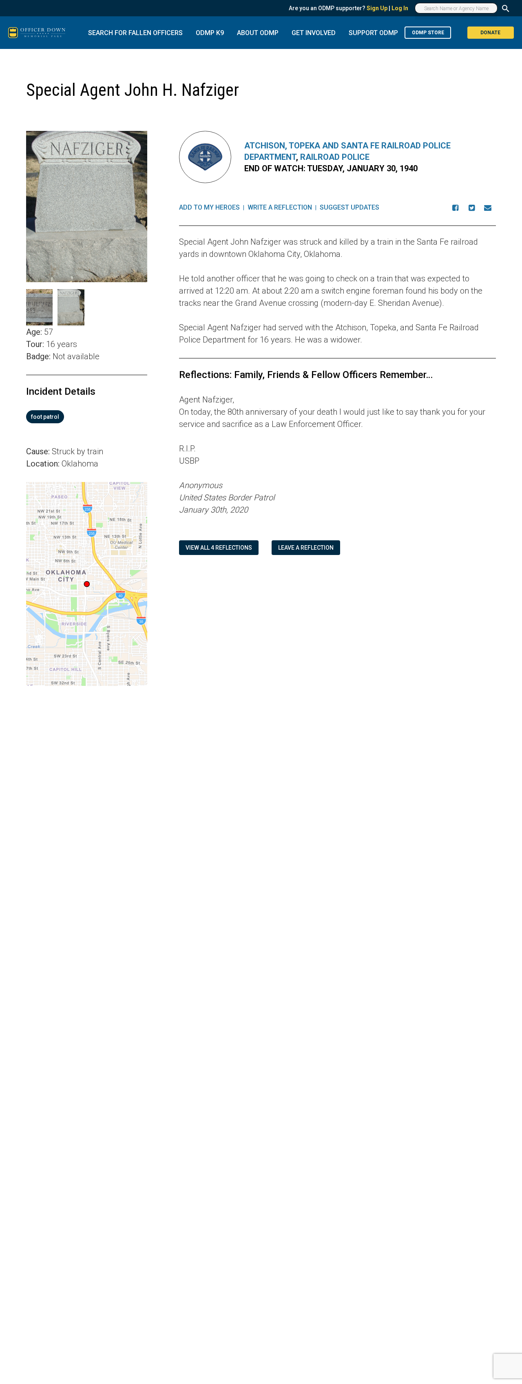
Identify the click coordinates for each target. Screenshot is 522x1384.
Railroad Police (334, 157)
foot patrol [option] (45, 416)
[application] (86, 584)
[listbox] (86, 417)
